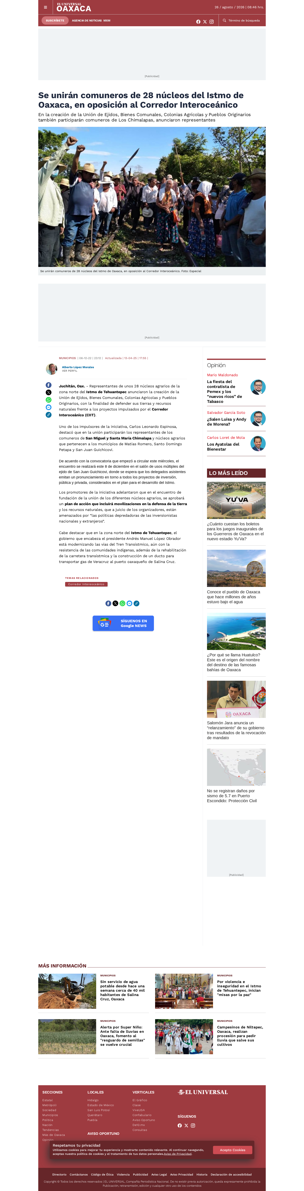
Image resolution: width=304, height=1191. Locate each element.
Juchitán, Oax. (72, 386)
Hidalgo (93, 1100)
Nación (47, 1125)
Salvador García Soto (226, 412)
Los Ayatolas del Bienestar (223, 447)
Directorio (59, 1174)
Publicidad (140, 1174)
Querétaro (94, 1115)
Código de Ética (102, 1174)
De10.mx (139, 1125)
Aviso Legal (159, 1174)
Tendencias (50, 1130)
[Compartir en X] (48, 392)
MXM (106, 20)
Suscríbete (55, 20)
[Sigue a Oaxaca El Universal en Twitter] (206, 22)
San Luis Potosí (98, 1110)
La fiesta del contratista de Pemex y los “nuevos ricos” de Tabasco (224, 391)
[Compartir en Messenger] (48, 407)
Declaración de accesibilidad (231, 1174)
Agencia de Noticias (87, 20)
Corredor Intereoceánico (86, 584)
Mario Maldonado (222, 375)
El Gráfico (140, 1100)
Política (47, 1120)
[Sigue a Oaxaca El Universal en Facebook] (199, 22)
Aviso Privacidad (181, 1174)
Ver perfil (69, 370)
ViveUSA (139, 1110)
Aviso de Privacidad (177, 1153)
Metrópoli (49, 1105)
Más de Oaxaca (53, 1134)
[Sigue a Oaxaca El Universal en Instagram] (212, 22)
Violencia (123, 1174)
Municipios (67, 358)
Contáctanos (79, 1174)
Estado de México (100, 1105)
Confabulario (142, 1115)
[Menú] (45, 7)
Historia (201, 1174)
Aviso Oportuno (144, 1120)
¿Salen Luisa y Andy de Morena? (226, 422)
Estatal (47, 1100)
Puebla (92, 1120)
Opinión (216, 365)
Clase (137, 1105)
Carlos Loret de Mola (226, 437)
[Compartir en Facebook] (48, 385)
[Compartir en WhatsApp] (48, 400)
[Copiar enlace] (48, 415)
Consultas (140, 1130)
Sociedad (49, 1110)
